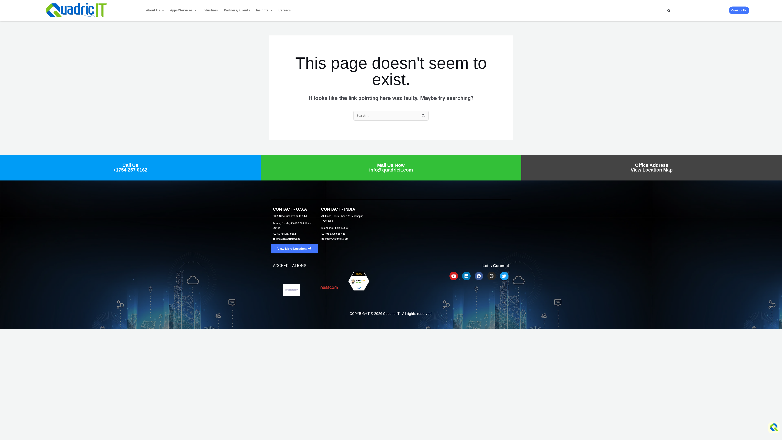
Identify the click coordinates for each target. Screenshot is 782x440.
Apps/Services (181, 10)
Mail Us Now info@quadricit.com (391, 168)
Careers (284, 10)
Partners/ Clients (237, 10)
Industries (210, 10)
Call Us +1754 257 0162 (130, 168)
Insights (262, 10)
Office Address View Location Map (652, 168)
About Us (153, 10)
